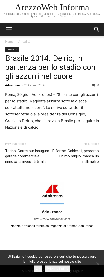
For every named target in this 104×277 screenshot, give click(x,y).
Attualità (24, 41)
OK (38, 269)
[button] (97, 29)
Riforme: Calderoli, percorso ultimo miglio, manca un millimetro (75, 156)
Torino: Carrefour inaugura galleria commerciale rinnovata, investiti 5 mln (27, 156)
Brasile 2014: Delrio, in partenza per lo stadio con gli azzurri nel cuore (50, 67)
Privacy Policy (57, 269)
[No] (97, 263)
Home (9, 41)
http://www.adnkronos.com (52, 219)
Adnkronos (12, 85)
